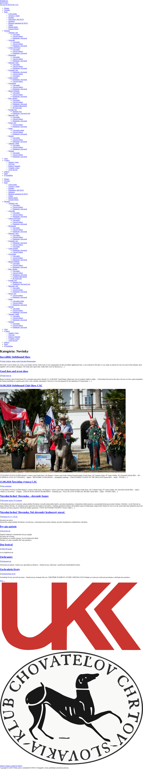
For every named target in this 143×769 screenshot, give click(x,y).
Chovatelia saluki (18, 130)
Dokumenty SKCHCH (16, 19)
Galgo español (13, 78)
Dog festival (6, 544)
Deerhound (12, 55)
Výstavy (7, 160)
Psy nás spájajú (8, 526)
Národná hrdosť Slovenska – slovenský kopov (24, 496)
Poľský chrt (12, 123)
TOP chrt (11, 164)
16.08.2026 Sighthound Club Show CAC (21, 385)
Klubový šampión (14, 166)
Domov (6, 8)
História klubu (13, 27)
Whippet (11, 151)
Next (2, 581)
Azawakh (11, 40)
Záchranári (6, 557)
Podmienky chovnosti (20, 38)
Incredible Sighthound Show (15, 357)
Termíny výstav (13, 162)
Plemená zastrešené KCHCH (18, 23)
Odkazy (6, 172)
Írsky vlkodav (12, 98)
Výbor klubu (12, 14)
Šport (6, 173)
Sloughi (11, 136)
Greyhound (12, 83)
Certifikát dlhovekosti (20, 106)
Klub (6, 12)
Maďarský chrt (13, 115)
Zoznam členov (13, 29)
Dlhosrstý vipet (13, 63)
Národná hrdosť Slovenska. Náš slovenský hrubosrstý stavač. (32, 512)
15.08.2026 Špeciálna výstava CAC (18, 481)
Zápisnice (11, 21)
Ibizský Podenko (13, 91)
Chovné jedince (18, 36)
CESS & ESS (12, 170)
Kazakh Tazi (12, 110)
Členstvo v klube (14, 16)
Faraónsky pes (13, 70)
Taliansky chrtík (13, 143)
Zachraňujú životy (10, 569)
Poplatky (11, 17)
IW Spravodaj (17, 108)
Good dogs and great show (14, 371)
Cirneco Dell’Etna (14, 48)
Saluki (10, 128)
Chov (6, 158)
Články (10, 25)
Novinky (7, 10)
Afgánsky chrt (13, 33)
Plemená (7, 31)
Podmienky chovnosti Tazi (21, 113)
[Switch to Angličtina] (8, 175)
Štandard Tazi (17, 111)
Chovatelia (16, 34)
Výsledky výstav (13, 168)
